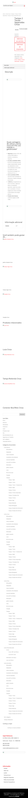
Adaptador (8, 452)
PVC (3, 433)
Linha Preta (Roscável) (9, 647)
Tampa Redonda (12, 503)
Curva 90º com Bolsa (11, 462)
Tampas (12, 14)
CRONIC (17, 796)
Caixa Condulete (10, 454)
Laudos (5, 773)
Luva (7, 470)
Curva (7, 650)
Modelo (17, 29)
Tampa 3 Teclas (12, 497)
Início (4, 14)
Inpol (4, 428)
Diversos (5, 422)
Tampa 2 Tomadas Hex (14, 495)
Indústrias (5, 426)
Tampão (8, 475)
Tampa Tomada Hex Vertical (15, 510)
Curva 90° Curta (12, 654)
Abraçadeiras (9, 449)
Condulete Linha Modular (12, 457)
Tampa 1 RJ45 (12, 479)
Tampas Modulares (8, 719)
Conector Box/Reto (10, 459)
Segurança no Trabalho (8, 437)
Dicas (4, 420)
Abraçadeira (9, 583)
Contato (5, 768)
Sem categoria (6, 439)
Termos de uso (7, 775)
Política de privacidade (9, 779)
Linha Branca (7, 447)
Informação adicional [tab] (9, 67)
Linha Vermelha (7, 663)
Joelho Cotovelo (9, 467)
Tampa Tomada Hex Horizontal (16, 508)
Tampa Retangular (13, 505)
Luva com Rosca (10, 660)
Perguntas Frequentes (9, 777)
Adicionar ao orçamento (19, 47)
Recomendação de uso (8, 435)
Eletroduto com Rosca (11, 657)
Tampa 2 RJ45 (12, 487)
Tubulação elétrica (7, 441)
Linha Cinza (8, 14)
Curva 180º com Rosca (14, 652)
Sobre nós (6, 770)
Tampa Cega (11, 500)
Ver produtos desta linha (14, 125)
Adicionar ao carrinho (19, 40)
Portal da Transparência (9, 782)
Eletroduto (8, 465)
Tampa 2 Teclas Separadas (15, 492)
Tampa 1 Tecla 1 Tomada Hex (15, 485)
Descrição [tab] (6, 65)
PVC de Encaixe (9, 472)
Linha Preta (6, 581)
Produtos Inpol (6, 431)
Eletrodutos (5, 424)
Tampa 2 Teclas (12, 490)
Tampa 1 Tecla (12, 482)
